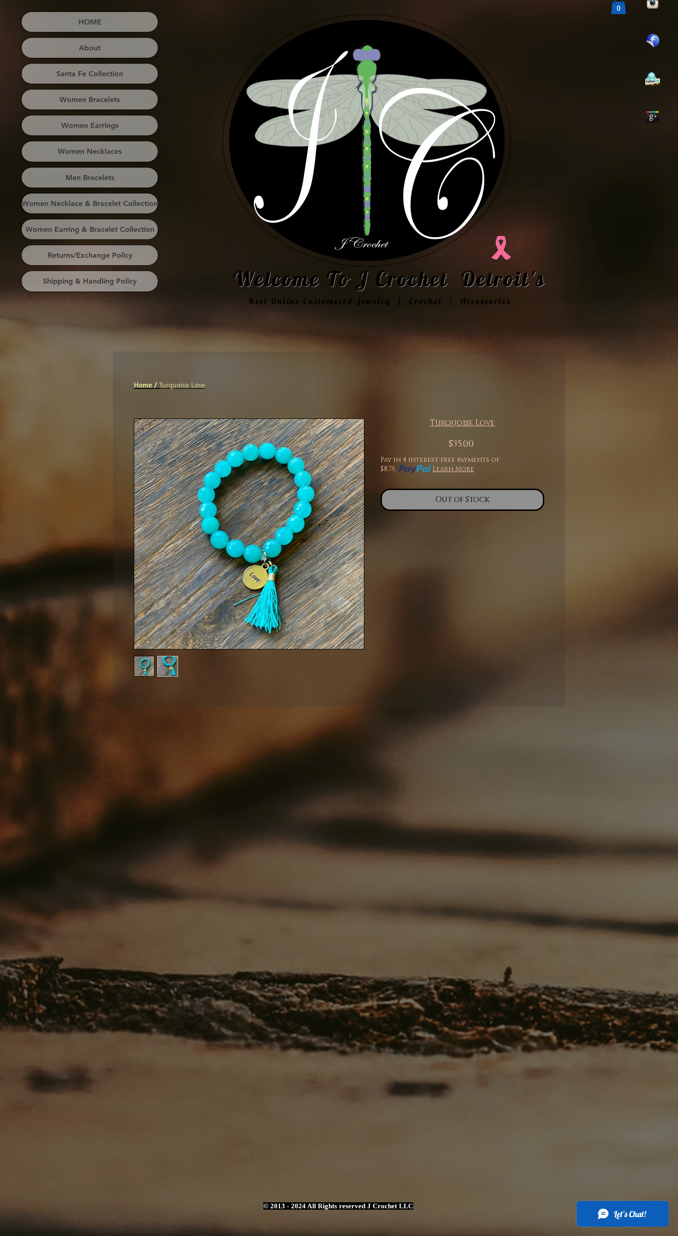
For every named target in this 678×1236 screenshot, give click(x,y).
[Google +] (652, 116)
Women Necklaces (90, 151)
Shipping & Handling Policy (90, 281)
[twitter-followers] (652, 78)
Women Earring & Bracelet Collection (90, 229)
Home (143, 385)
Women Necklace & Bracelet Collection (90, 203)
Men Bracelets (89, 177)
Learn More (453, 469)
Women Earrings (90, 125)
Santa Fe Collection (89, 73)
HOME (89, 22)
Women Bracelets (89, 99)
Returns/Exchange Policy (90, 255)
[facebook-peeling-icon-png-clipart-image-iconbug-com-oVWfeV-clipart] (652, 40)
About (90, 47)
